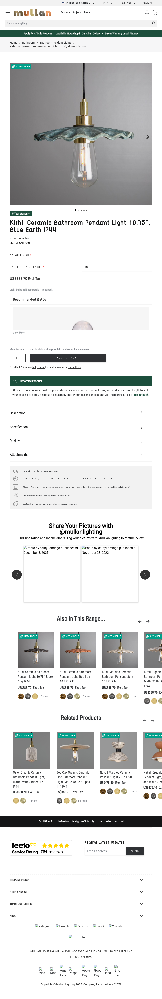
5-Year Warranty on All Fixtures (121, 33)
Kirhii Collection (20, 238)
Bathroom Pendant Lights (55, 42)
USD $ (105, 3)
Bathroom (28, 42)
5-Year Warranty (21, 213)
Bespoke (65, 12)
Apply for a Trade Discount (105, 821)
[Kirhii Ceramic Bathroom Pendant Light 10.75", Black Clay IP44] (36, 650)
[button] (75, 210)
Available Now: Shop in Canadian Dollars (78, 33)
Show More (18, 332)
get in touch (141, 394)
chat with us (74, 367)
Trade (87, 12)
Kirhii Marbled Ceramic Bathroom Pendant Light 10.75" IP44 (117, 676)
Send (135, 851)
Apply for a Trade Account (38, 33)
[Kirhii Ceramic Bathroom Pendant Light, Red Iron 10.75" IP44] (78, 650)
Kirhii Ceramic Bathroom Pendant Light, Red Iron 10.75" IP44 (75, 676)
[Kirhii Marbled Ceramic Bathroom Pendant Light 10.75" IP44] (120, 650)
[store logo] (32, 12)
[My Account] (147, 12)
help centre (38, 367)
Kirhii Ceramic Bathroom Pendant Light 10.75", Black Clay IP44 (35, 676)
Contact (147, 3)
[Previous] (141, 621)
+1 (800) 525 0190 (81, 956)
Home (13, 42)
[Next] (149, 621)
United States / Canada (78, 3)
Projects (77, 12)
